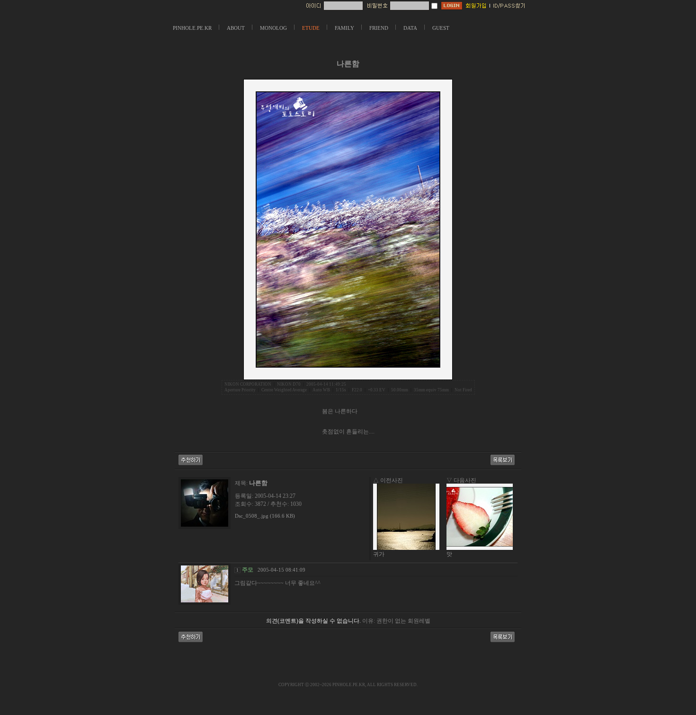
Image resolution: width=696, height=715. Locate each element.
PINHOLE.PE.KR (192, 28)
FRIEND (378, 28)
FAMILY (344, 28)
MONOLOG (273, 28)
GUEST (440, 28)
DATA (410, 28)
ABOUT (236, 28)
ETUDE (311, 28)
